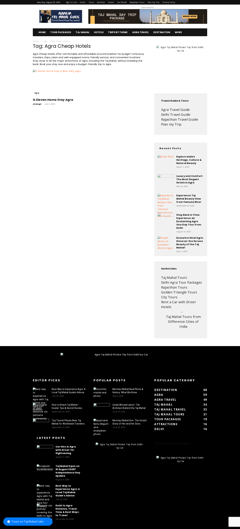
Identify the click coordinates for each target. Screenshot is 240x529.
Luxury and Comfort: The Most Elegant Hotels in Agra (189, 179)
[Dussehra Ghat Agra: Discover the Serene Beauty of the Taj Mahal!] (166, 244)
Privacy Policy (168, 2)
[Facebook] (183, 2)
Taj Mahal (82, 32)
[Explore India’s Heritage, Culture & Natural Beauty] (166, 163)
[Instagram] (188, 2)
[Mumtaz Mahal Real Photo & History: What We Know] (102, 393)
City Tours (169, 297)
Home (82, 2)
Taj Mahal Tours (174, 277)
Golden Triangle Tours (179, 292)
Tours (91, 2)
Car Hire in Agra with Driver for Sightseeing (66, 450)
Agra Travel (140, 32)
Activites (101, 2)
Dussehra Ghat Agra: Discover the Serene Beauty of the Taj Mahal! (189, 242)
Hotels (111, 2)
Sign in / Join (71, 2)
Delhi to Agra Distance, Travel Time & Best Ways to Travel (67, 510)
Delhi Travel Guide (175, 114)
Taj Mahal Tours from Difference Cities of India (183, 321)
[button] (203, 32)
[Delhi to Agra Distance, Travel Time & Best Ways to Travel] (45, 512)
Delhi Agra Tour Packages (181, 282)
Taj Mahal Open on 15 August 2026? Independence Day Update (68, 470)
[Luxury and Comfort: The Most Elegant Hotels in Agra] (166, 182)
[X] (199, 2)
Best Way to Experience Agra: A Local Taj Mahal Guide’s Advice (68, 490)
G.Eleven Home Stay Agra (53, 100)
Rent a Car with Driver (178, 302)
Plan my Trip (153, 2)
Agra (36, 93)
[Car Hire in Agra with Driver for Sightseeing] (45, 453)
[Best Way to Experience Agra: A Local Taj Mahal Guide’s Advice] (41, 399)
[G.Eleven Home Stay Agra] (59, 82)
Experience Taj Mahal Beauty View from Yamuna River (188, 199)
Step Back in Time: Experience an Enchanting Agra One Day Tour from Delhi (188, 221)
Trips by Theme (118, 32)
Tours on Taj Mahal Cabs (27, 521)
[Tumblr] (193, 2)
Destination (161, 32)
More (178, 32)
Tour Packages (60, 32)
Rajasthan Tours (137, 2)
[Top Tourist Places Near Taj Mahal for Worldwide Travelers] (41, 424)
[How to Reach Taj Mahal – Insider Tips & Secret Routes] (41, 411)
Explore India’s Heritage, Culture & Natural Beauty (189, 160)
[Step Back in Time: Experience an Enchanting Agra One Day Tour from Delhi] (166, 221)
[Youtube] (204, 2)
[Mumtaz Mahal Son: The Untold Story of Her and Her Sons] (102, 427)
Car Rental (122, 2)
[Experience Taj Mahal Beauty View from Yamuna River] (166, 206)
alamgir (37, 104)
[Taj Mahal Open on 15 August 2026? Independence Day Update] (45, 472)
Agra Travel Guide (175, 109)
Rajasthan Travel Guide (179, 119)
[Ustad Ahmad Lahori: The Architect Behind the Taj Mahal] (102, 409)
